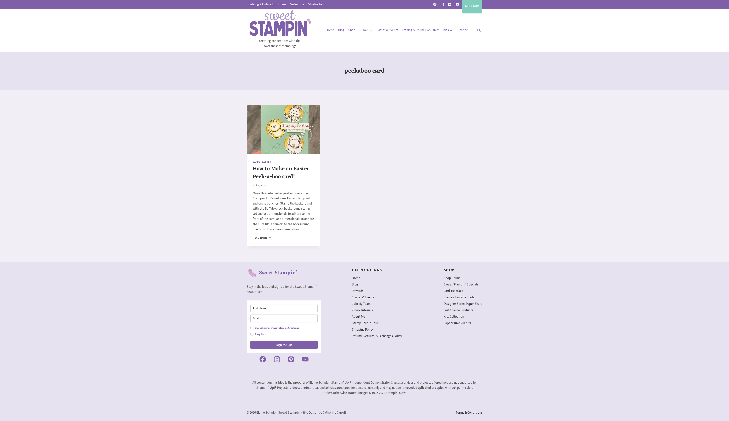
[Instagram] (442, 4)
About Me (358, 316)
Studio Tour (316, 4)
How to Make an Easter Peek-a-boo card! (281, 173)
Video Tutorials (362, 310)
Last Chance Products (458, 310)
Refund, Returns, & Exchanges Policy (377, 336)
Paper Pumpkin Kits (457, 323)
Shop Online (452, 278)
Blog (341, 30)
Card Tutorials (453, 291)
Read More (262, 238)
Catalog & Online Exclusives (267, 4)
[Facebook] (435, 4)
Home (330, 30)
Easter (266, 162)
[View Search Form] (479, 30)
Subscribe (297, 4)
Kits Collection (454, 316)
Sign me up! (284, 345)
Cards (256, 162)
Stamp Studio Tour (365, 323)
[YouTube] (457, 4)
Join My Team (361, 304)
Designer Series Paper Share (463, 304)
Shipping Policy (363, 329)
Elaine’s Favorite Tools (459, 297)
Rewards (358, 291)
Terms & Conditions (469, 412)
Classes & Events (387, 30)
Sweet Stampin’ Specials (461, 284)
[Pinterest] (450, 4)
